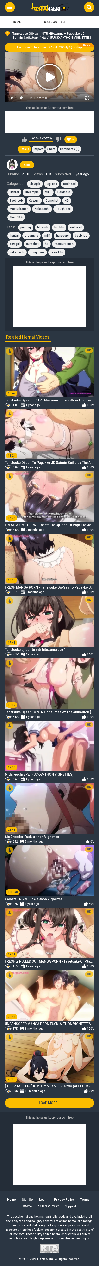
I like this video (24, 139)
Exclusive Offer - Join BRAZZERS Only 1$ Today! (49, 47)
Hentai (14, 192)
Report (38, 149)
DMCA (27, 1206)
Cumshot (52, 200)
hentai (14, 235)
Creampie (31, 192)
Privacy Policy (64, 1199)
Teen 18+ (16, 217)
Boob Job (16, 200)
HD (67, 200)
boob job (81, 235)
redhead (76, 227)
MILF (48, 192)
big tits (59, 227)
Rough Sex (63, 209)
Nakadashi (42, 209)
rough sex (37, 252)
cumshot (32, 244)
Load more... (49, 1103)
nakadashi (17, 252)
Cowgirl (34, 200)
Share (51, 149)
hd (47, 244)
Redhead (69, 184)
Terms (84, 1199)
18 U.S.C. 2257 (48, 1206)
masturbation (64, 244)
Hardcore (63, 192)
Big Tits (52, 184)
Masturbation (19, 209)
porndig (25, 227)
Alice (27, 165)
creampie (31, 235)
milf (47, 235)
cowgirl (15, 244)
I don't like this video (58, 139)
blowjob (42, 227)
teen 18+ (57, 252)
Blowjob (35, 184)
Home (16, 22)
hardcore (62, 235)
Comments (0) (69, 149)
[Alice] (12, 164)
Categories (54, 22)
